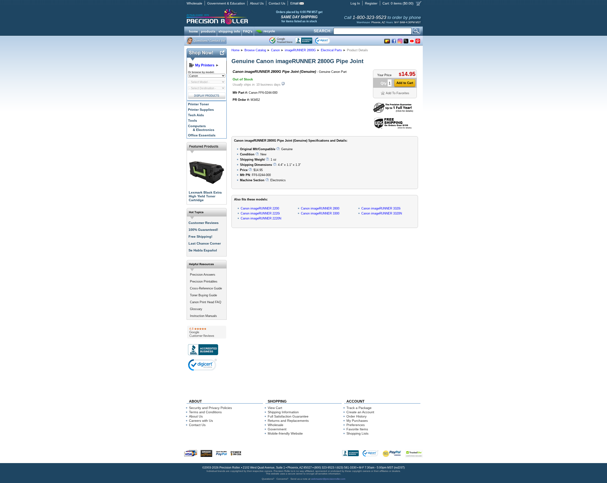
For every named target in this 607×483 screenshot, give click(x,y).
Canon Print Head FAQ (205, 302)
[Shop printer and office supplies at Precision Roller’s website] (242, 16)
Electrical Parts (331, 50)
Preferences (355, 425)
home (193, 30)
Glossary (196, 309)
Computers (201, 128)
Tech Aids (196, 115)
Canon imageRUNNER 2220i (260, 213)
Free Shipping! (200, 236)
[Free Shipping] (393, 128)
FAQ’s (248, 30)
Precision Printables (203, 281)
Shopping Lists (357, 433)
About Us (257, 3)
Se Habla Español (203, 250)
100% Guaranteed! (203, 230)
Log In (355, 3)
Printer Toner (198, 104)
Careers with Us (201, 421)
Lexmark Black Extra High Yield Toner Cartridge (205, 196)
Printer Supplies (201, 109)
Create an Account (360, 412)
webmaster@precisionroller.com (328, 479)
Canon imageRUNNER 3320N (381, 213)
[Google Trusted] (280, 40)
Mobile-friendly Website (285, 433)
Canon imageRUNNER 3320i (380, 208)
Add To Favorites (397, 93)
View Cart (275, 408)
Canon (275, 50)
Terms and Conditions (205, 412)
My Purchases (357, 421)
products (208, 30)
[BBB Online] (303, 40)
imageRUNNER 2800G (300, 50)
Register (371, 3)
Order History (356, 416)
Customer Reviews (204, 223)
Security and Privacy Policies (210, 408)
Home (235, 50)
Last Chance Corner (205, 243)
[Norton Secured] (326, 40)
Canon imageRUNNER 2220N (261, 218)
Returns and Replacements (288, 421)
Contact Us (277, 3)
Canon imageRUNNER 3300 (320, 213)
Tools (192, 120)
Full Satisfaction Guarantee (288, 416)
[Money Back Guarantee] (393, 111)
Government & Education (226, 3)
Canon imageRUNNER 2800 (320, 208)
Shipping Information (283, 412)
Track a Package (359, 408)
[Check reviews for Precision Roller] (206, 332)
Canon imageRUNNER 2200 (260, 208)
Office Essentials (202, 135)
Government (277, 429)
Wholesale (194, 3)
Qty (383, 83)
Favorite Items (357, 429)
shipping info (229, 30)
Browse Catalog (255, 50)
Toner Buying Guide (203, 295)
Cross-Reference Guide (206, 288)
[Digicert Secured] (202, 365)
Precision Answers (202, 274)
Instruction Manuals (203, 316)
